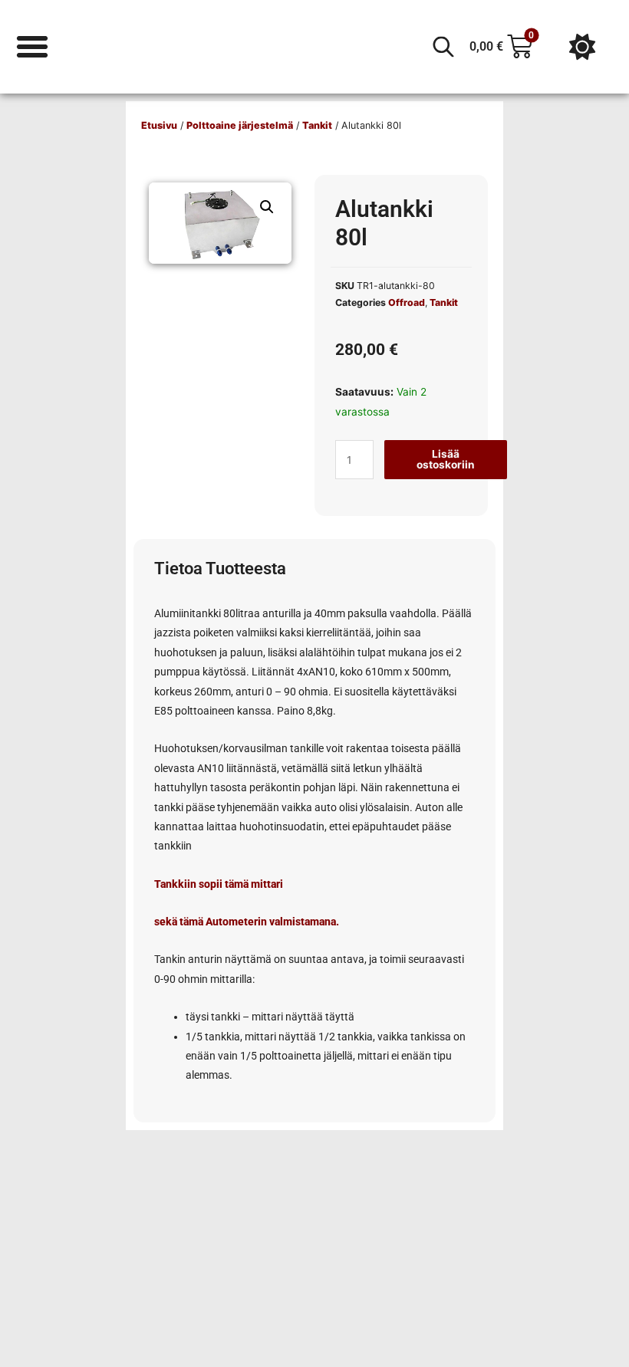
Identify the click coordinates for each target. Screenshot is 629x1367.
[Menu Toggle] (32, 47)
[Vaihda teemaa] (582, 47)
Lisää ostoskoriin (446, 459)
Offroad (406, 302)
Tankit (317, 125)
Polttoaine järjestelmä (239, 125)
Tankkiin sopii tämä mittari (218, 884)
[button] (267, 207)
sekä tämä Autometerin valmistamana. (246, 921)
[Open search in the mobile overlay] (443, 47)
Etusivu (159, 125)
